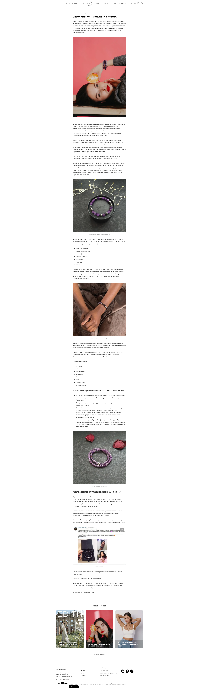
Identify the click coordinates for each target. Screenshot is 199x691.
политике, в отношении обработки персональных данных (113, 684)
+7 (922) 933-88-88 (61, 669)
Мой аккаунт (103, 668)
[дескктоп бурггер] (57, 3)
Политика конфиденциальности (109, 673)
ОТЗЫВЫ (114, 3)
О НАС (68, 3)
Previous (75, 547)
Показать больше (99, 654)
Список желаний (105, 675)
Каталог (83, 670)
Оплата (83, 673)
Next (124, 547)
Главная (83, 668)
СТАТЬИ (81, 3)
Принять (73, 687)
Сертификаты (104, 670)
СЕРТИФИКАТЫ (105, 3)
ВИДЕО (97, 3)
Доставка (83, 675)
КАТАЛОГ (74, 3)
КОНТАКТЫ (122, 3)
